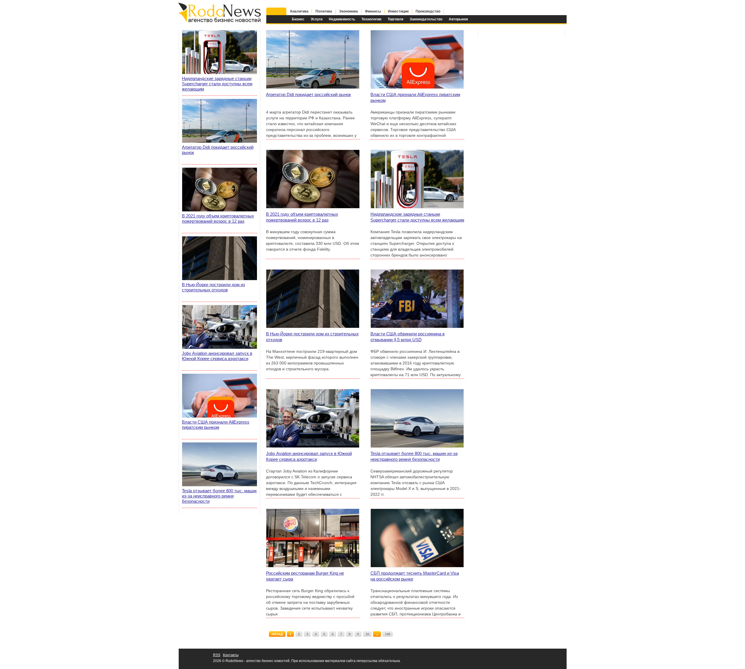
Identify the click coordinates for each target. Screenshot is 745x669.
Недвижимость (342, 19)
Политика (323, 11)
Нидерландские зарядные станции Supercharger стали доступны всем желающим (417, 217)
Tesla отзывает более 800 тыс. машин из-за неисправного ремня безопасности (413, 456)
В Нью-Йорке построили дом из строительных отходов (312, 336)
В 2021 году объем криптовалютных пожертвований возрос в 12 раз (302, 217)
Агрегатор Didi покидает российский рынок (308, 94)
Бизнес (298, 19)
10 (367, 634)
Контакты (231, 655)
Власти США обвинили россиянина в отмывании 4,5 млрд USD (407, 336)
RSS (216, 655)
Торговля (395, 19)
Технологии (371, 19)
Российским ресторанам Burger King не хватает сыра (305, 576)
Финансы (373, 11)
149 (387, 634)
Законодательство (426, 19)
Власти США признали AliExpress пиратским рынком (415, 97)
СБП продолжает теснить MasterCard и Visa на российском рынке (414, 576)
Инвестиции (398, 11)
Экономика (348, 11)
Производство (428, 11)
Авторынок (458, 19)
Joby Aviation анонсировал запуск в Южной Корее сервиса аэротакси (309, 456)
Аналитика (299, 11)
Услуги (316, 19)
